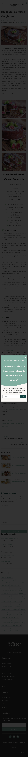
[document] (14, 378)
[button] (25, 357)
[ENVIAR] (23, 396)
